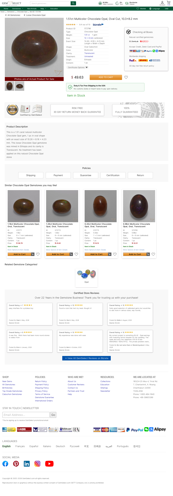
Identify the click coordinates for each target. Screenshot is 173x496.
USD (166, 9)
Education (54, 9)
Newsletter (105, 391)
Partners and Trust (76, 391)
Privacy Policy (41, 391)
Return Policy (41, 381)
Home (6, 9)
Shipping (30, 175)
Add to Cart (106, 77)
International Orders (44, 400)
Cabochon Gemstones (12, 394)
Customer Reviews (76, 384)
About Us (72, 381)
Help (43, 8)
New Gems (7, 381)
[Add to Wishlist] (126, 77)
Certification (113, 175)
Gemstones (17, 8)
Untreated (88, 56)
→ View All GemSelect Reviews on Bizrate (86, 358)
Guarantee (85, 175)
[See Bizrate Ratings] (98, 25)
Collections (105, 381)
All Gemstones (8, 384)
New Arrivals (31, 9)
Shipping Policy (42, 388)
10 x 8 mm (88, 38)
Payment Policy (42, 384)
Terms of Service (42, 394)
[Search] (73, 3)
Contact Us (73, 388)
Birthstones (7, 388)
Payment (58, 175)
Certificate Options (76, 67)
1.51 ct (87, 35)
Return (140, 175)
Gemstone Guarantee (44, 397)
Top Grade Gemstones (12, 391)
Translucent (89, 53)
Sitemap (104, 388)
